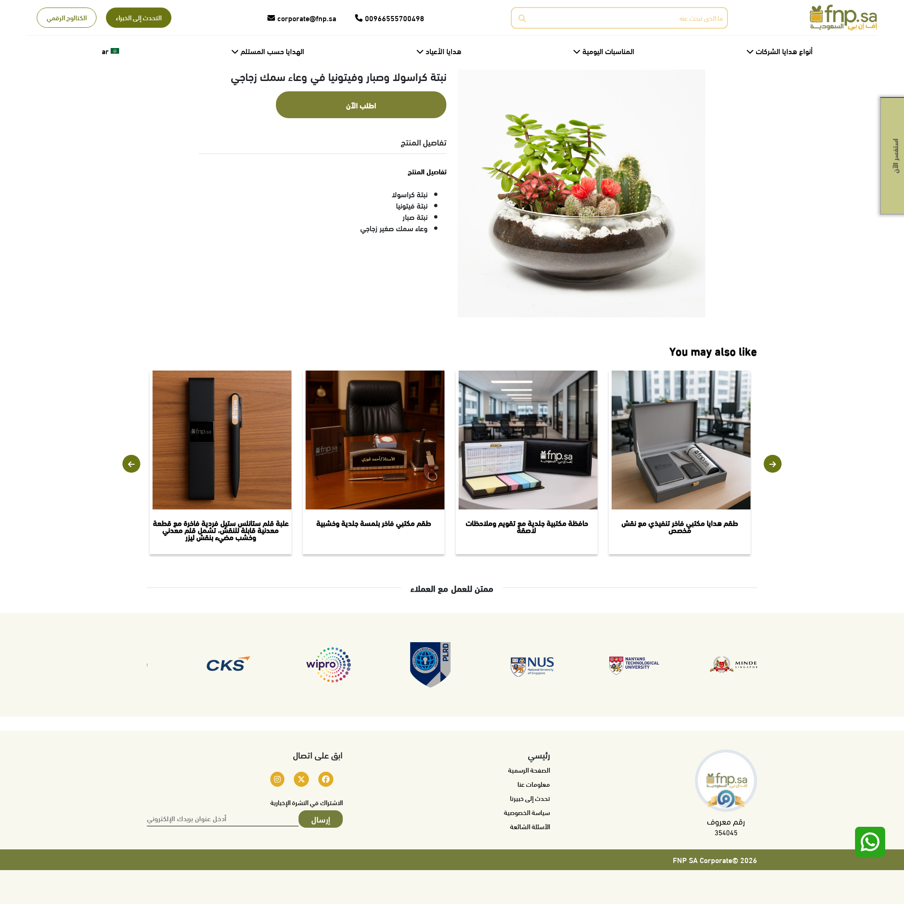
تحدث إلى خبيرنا (530, 798)
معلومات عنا (533, 784)
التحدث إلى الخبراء (138, 17)
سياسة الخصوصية (527, 812)
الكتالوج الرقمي (67, 17)
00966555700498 (394, 18)
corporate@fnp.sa (306, 18)
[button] (131, 464)
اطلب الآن (361, 105)
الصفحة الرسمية (529, 770)
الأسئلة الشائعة (530, 826)
